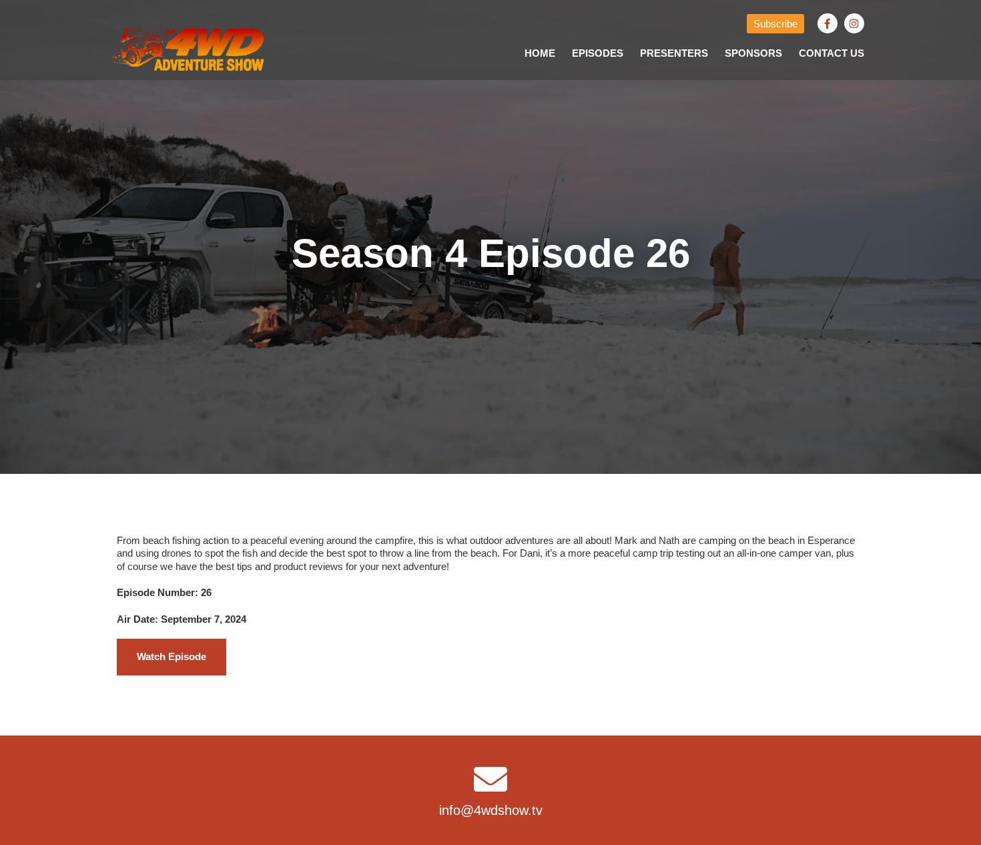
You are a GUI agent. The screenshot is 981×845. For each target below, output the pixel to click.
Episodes (597, 53)
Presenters (674, 53)
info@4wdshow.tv (491, 810)
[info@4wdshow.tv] (490, 779)
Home (540, 53)
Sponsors (753, 53)
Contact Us (831, 53)
